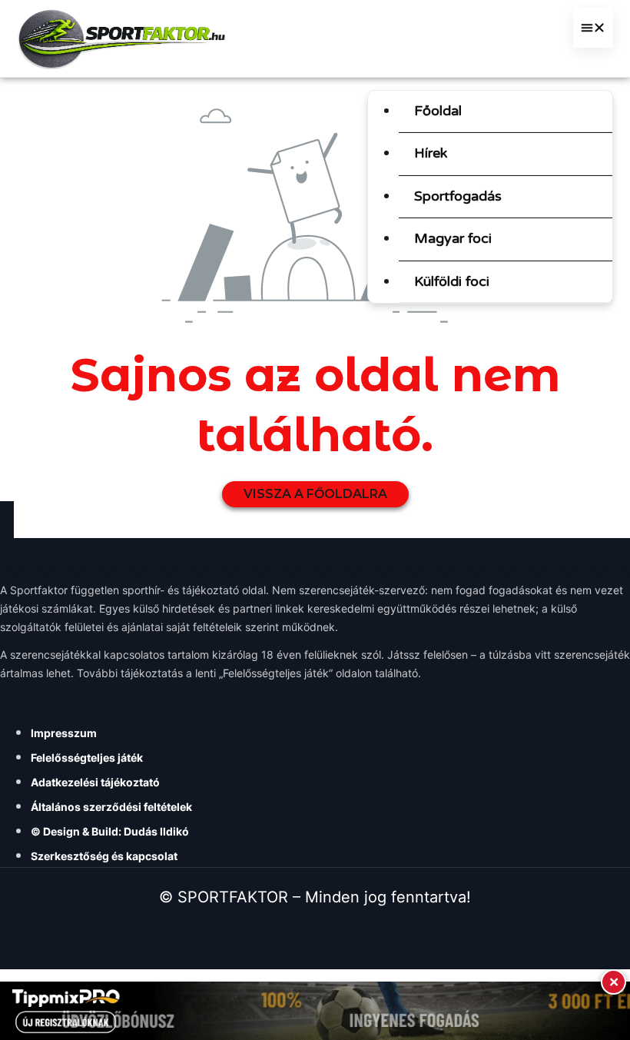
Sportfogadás (458, 196)
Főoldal (438, 110)
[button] (593, 28)
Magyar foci (453, 238)
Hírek (430, 153)
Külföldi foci (451, 281)
